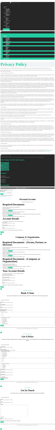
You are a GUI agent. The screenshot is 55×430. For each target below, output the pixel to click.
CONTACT (5, 25)
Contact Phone (2, 371)
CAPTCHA (2, 417)
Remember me (9, 192)
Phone (3, 227)
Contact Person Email (6, 279)
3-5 (3, 360)
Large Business (8, 43)
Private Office (7, 8)
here (37, 328)
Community (7, 18)
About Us (5, 21)
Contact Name (2, 369)
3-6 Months (4, 366)
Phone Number (2, 304)
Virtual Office (7, 9)
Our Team (7, 23)
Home (6, 17)
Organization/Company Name (7, 274)
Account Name (5, 222)
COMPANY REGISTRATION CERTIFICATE (10, 265)
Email (3, 282)
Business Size (6, 42)
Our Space (5, 6)
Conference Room (5, 323)
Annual (4, 367)
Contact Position (2, 376)
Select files (10, 210)
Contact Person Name (6, 277)
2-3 (3, 314)
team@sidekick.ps (47, 151)
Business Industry (3, 349)
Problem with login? (3, 196)
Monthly (4, 365)
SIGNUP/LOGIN (6, 29)
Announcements (8, 20)
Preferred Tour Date (3, 309)
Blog (4, 16)
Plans (4, 7)
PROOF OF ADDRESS (6, 253)
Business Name (2, 346)
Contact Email (2, 374)
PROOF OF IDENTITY (6, 208)
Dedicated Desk (8, 10)
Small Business (8, 14)
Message (1, 404)
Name (1, 399)
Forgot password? (3, 192)
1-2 (3, 359)
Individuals (7, 15)
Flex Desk (7, 11)
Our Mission (7, 22)
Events (7, 49)
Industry (7, 19)
